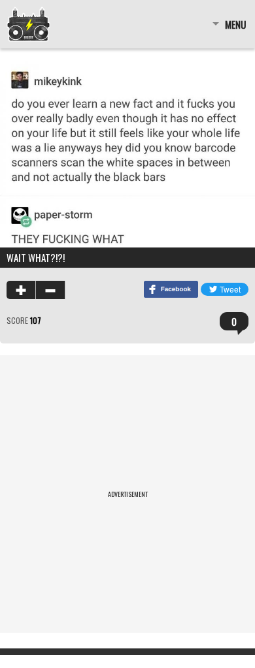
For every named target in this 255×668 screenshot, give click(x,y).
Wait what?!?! (36, 257)
